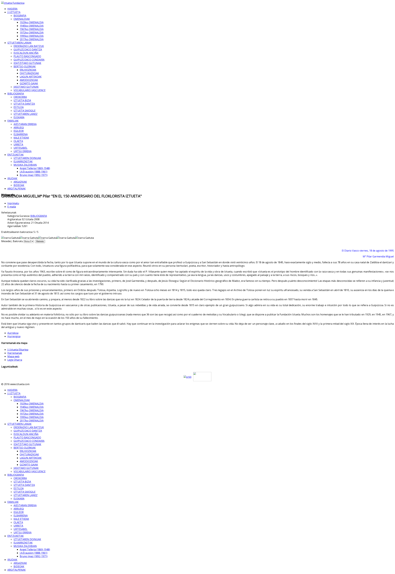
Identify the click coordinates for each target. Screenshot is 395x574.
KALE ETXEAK (21, 137)
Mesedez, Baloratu (12, 241)
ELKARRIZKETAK (23, 161)
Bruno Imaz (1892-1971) (34, 175)
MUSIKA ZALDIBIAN (25, 165)
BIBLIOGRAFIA (15, 93)
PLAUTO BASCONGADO (27, 56)
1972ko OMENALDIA (32, 32)
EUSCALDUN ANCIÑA (26, 53)
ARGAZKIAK (20, 182)
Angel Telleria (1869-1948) (35, 168)
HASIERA (12, 8)
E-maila (11, 206)
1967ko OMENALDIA (32, 29)
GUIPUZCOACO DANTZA (28, 49)
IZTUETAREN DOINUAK (27, 158)
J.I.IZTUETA (13, 12)
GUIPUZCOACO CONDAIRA (29, 59)
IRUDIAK (12, 178)
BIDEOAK (19, 185)
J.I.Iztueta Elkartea (17, 349)
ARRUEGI (19, 127)
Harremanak (14, 353)
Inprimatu (13, 203)
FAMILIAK (13, 120)
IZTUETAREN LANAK (19, 42)
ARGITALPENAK (16, 188)
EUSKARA (19, 117)
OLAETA (18, 141)
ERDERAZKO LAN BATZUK (29, 46)
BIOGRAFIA (20, 15)
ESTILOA (19, 107)
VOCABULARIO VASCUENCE (30, 90)
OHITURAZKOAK (29, 73)
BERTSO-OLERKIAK (25, 66)
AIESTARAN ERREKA (25, 124)
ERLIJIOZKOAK (28, 70)
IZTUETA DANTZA (24, 103)
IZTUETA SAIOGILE (24, 110)
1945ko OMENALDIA (32, 25)
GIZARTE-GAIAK (29, 83)
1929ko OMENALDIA (32, 22)
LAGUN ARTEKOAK (31, 76)
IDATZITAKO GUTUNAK (27, 63)
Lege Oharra (14, 359)
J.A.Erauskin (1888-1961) (33, 171)
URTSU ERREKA (22, 151)
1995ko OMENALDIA (32, 36)
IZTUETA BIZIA (22, 100)
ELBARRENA (21, 134)
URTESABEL (20, 148)
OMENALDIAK (22, 19)
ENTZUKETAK (15, 154)
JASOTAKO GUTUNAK (26, 87)
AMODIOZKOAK (29, 80)
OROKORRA (20, 97)
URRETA (18, 144)
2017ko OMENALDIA (32, 39)
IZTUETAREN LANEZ (25, 114)
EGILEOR (19, 131)
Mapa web (13, 356)
